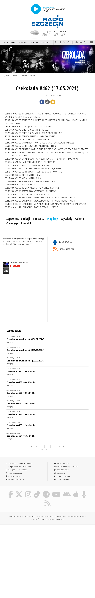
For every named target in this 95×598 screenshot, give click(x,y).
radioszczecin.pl (14, 476)
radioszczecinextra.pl (16, 479)
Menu (91, 42)
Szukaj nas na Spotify (77, 42)
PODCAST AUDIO (66, 242)
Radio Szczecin (11, 76)
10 (36, 446)
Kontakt (26, 223)
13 (53, 446)
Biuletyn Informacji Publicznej (67, 466)
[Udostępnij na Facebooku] (42, 101)
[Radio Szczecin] (47, 21)
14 (59, 446)
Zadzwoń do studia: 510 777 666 (20, 463)
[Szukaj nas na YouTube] (56, 491)
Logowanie (60, 473)
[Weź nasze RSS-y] (47, 500)
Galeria (79, 219)
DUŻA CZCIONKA (63, 476)
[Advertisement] (25, 544)
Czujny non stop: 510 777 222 (19, 466)
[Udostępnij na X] (47, 101)
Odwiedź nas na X (64, 42)
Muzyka (34, 42)
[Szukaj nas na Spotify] (46, 491)
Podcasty (23, 42)
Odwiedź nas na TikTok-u (73, 42)
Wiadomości (10, 42)
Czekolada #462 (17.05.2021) (47, 88)
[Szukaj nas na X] (19, 491)
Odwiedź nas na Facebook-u (60, 42)
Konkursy (45, 42)
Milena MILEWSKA (53, 96)
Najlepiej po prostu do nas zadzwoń (56, 42)
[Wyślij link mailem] (52, 101)
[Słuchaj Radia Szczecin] (36, 9)
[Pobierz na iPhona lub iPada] (76, 491)
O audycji (12, 223)
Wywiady (66, 219)
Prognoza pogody (15, 473)
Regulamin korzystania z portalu (67, 516)
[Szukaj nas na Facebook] (10, 491)
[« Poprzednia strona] (32, 446)
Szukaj (85, 42)
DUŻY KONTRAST (63, 479)
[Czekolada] (47, 59)
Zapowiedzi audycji (18, 219)
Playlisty (32, 76)
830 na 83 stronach (47, 450)
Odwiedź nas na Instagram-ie (68, 42)
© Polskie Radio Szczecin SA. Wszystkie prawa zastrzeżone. (31, 516)
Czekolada (23, 76)
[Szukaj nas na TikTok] (37, 491)
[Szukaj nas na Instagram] (28, 491)
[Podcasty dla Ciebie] (84, 491)
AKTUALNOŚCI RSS (66, 249)
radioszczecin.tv (62, 463)
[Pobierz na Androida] (66, 491)
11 (41, 446)
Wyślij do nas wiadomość (81, 42)
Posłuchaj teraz (62, 470)
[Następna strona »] (63, 446)
